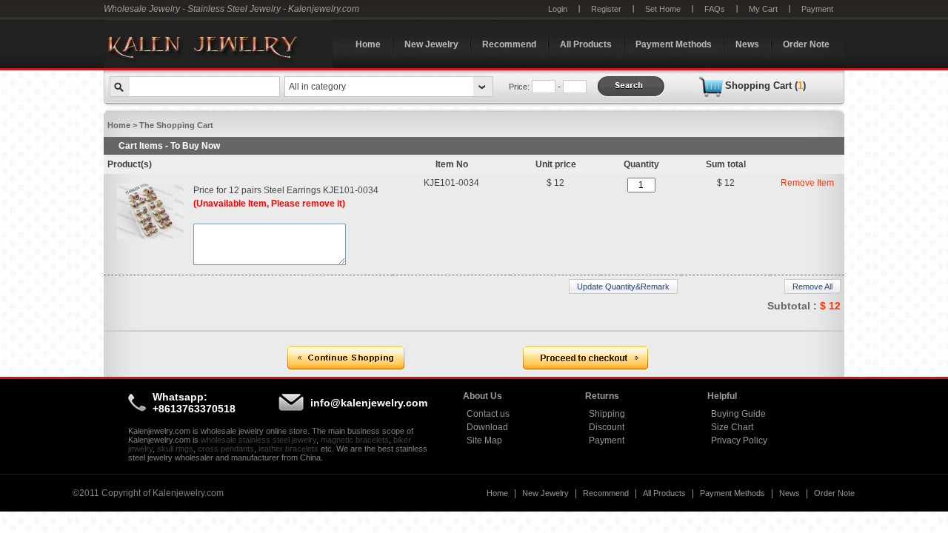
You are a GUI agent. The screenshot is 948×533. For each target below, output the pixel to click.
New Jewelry (431, 44)
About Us (482, 396)
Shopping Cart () (765, 85)
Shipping (607, 414)
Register (606, 8)
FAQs (714, 8)
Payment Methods (673, 44)
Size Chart (732, 427)
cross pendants (226, 448)
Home (368, 44)
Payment (817, 8)
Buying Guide (738, 414)
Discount (606, 427)
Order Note (806, 44)
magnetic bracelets (355, 439)
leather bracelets (288, 448)
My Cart (763, 8)
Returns (602, 396)
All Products (586, 44)
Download (487, 427)
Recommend (509, 44)
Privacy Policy (739, 440)
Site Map (484, 440)
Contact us (488, 414)
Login (557, 8)
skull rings (175, 448)
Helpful (722, 396)
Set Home (663, 8)
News (747, 44)
